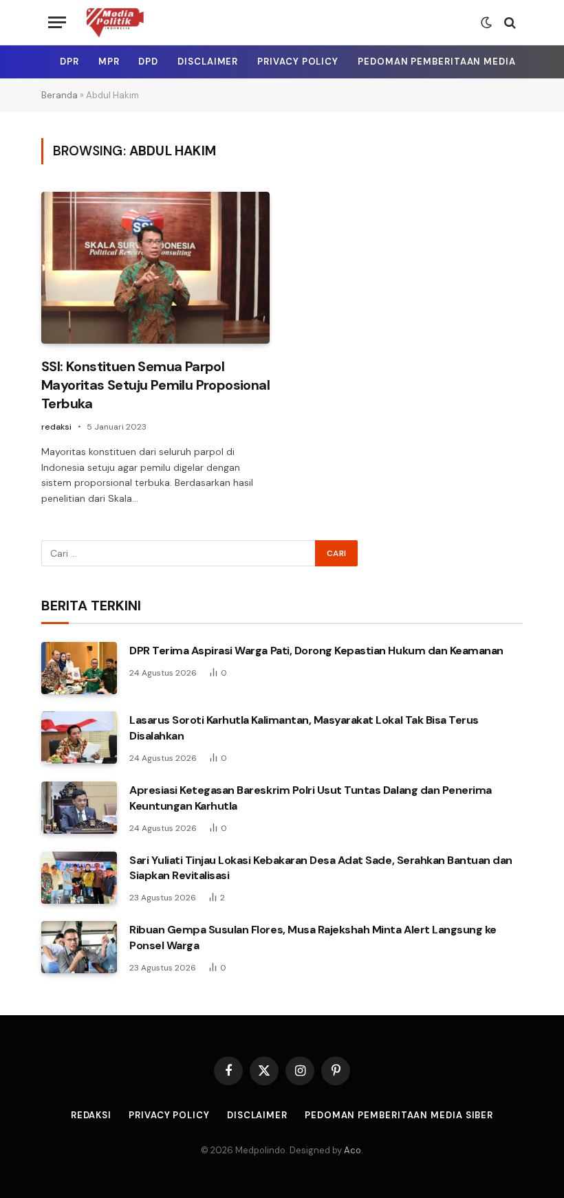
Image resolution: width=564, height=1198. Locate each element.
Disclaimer (207, 61)
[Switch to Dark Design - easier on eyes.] (486, 22)
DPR (69, 61)
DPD (148, 61)
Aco (352, 1150)
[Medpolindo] (114, 22)
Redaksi (91, 1115)
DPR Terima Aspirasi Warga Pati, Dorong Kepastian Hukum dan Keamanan (316, 650)
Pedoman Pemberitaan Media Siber (452, 61)
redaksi (56, 426)
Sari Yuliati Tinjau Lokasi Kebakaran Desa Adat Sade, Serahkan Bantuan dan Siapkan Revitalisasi (320, 868)
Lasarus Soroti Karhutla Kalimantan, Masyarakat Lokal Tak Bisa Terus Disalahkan (304, 728)
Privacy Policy (297, 61)
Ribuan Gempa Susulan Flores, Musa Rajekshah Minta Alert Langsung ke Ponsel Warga (313, 937)
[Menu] (57, 22)
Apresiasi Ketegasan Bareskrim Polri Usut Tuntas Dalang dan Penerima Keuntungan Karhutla (310, 798)
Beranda (59, 95)
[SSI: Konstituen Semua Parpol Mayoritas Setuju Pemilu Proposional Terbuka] (155, 268)
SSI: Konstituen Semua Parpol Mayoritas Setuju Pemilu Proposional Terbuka (155, 384)
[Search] (508, 22)
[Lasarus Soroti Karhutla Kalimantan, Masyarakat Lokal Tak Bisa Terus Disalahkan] (79, 737)
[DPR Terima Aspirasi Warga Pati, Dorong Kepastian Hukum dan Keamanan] (79, 668)
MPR (109, 61)
